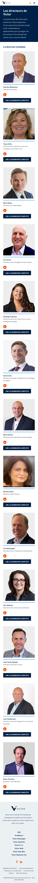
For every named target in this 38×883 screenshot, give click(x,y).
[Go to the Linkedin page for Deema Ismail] (4, 499)
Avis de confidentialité (26, 868)
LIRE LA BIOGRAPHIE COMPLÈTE (17, 100)
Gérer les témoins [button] (21, 873)
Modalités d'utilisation (10, 868)
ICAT (19, 832)
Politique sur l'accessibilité (12, 871)
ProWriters (19, 835)
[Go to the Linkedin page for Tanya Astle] (4, 153)
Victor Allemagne (19, 838)
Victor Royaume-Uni (19, 854)
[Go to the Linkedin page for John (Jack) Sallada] (4, 669)
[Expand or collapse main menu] (34, 3)
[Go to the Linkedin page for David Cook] (4, 385)
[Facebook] (17, 862)
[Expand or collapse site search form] (30, 3)
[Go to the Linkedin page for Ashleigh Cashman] (4, 326)
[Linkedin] (21, 862)
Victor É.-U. (19, 845)
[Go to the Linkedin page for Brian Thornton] (4, 786)
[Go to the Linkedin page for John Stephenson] (4, 729)
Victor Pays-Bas (19, 851)
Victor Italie (19, 848)
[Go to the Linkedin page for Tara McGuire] (4, 612)
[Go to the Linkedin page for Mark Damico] (4, 442)
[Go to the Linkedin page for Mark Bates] (4, 210)
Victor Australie (19, 842)
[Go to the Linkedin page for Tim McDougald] (4, 556)
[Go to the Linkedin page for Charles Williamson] (4, 94)
